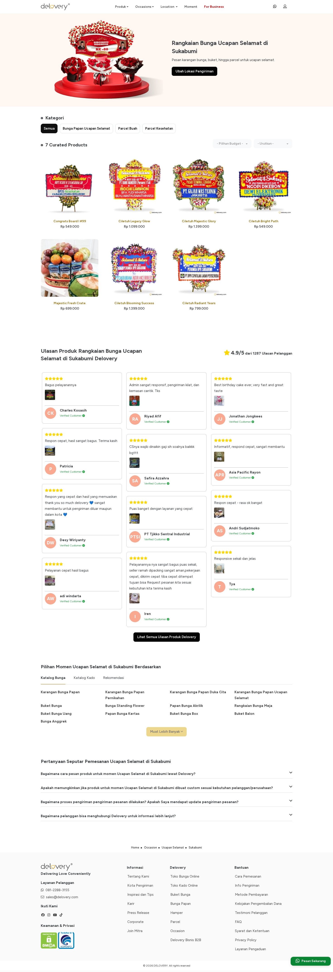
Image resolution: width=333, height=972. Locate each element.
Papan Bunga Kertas (122, 714)
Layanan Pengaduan (250, 949)
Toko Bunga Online (184, 876)
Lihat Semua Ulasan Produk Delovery (166, 637)
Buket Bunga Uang (56, 714)
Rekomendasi (113, 678)
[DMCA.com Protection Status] (49, 940)
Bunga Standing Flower (125, 706)
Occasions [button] (143, 7)
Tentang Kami (138, 876)
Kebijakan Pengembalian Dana (258, 904)
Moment (190, 7)
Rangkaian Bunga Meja (253, 706)
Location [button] (168, 7)
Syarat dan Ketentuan (252, 931)
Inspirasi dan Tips (140, 895)
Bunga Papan (180, 904)
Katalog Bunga (53, 678)
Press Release (138, 913)
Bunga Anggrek (54, 721)
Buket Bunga (51, 706)
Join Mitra (134, 931)
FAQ (238, 922)
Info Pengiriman (247, 885)
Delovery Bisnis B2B (185, 940)
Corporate (135, 922)
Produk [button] (120, 7)
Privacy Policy (245, 940)
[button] (232, 143)
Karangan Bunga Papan (60, 692)
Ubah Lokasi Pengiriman (194, 71)
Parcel (175, 922)
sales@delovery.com (62, 897)
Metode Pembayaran (251, 895)
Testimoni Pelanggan (251, 913)
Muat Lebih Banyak (165, 732)
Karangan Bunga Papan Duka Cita (198, 692)
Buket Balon (244, 714)
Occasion (177, 931)
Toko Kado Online (184, 885)
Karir (130, 904)
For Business (214, 7)
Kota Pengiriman (140, 885)
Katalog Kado (84, 678)
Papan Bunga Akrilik (186, 706)
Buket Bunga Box (184, 714)
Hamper (176, 913)
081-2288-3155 (57, 890)
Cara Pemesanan (248, 876)
